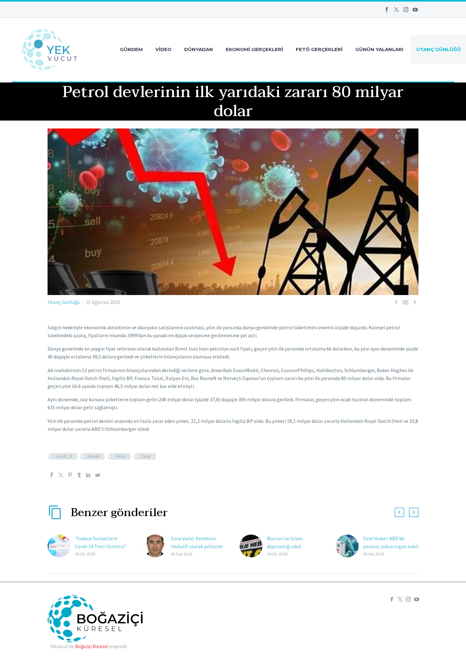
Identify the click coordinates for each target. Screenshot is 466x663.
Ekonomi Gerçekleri (254, 49)
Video (163, 49)
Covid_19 (64, 456)
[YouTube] (415, 9)
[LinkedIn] (88, 474)
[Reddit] (97, 474)
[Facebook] (387, 9)
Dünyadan (198, 49)
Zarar (146, 456)
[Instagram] (406, 9)
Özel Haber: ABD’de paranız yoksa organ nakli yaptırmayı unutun (390, 546)
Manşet (93, 456)
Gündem (131, 49)
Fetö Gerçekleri (319, 49)
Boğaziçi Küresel (91, 646)
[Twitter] (396, 9)
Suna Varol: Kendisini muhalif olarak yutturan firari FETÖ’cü (197, 546)
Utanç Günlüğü (64, 302)
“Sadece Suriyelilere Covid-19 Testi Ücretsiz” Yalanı (101, 546)
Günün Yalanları (379, 49)
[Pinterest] (70, 474)
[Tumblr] (79, 474)
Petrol (120, 456)
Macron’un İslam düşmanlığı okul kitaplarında (285, 546)
